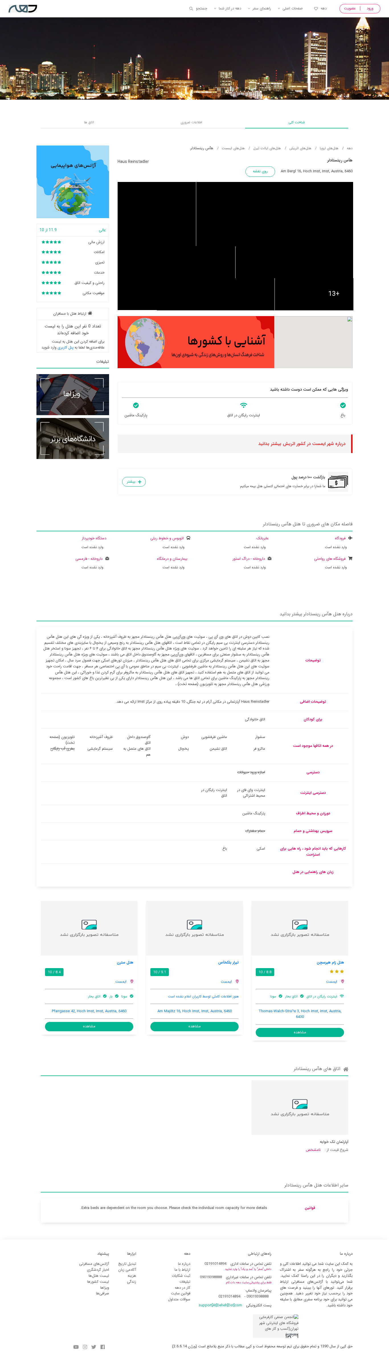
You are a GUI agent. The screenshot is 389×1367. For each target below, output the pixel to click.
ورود (370, 8)
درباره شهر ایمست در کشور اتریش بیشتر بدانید (301, 443)
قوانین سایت (180, 1293)
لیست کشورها (98, 1282)
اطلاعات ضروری (191, 122)
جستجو (201, 8)
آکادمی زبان (127, 1270)
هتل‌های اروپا (329, 148)
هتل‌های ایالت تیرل (267, 148)
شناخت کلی (296, 122)
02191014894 (215, 1264)
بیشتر (131, 482)
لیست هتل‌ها (99, 1276)
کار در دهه (182, 1288)
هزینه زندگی (131, 1279)
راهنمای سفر (262, 8)
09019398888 (211, 1277)
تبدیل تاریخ (127, 1264)
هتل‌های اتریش (300, 148)
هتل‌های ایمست (233, 148)
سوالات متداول (179, 1299)
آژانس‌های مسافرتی (94, 1264)
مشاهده (300, 1032)
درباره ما (184, 1264)
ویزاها (104, 1288)
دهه (324, 8)
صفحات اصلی (292, 8)
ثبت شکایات (181, 1276)
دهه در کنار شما (230, 8)
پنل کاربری (65, 348)
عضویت (350, 8)
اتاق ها (89, 122)
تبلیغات (184, 1282)
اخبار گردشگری (98, 1270)
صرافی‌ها (102, 1293)
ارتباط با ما (182, 1270)
